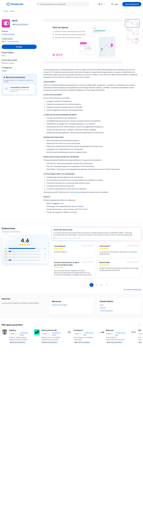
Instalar (19, 47)
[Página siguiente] (106, 285)
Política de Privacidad (59, 305)
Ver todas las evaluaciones (132, 289)
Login (116, 4)
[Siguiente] (139, 325)
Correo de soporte (106, 311)
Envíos (12, 11)
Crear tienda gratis (132, 4)
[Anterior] (135, 325)
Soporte (103, 308)
